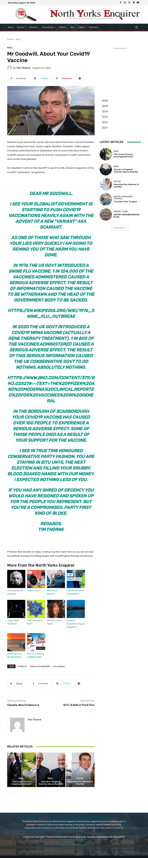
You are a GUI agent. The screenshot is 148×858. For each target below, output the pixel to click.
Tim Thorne (23, 68)
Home (10, 39)
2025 (105, 105)
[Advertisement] (120, 68)
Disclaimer (66, 845)
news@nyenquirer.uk (74, 831)
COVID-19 (22, 666)
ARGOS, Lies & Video (54, 622)
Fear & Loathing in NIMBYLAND (35, 655)
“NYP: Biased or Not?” (35, 622)
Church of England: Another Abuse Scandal (51, 783)
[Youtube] (138, 3)
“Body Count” (34, 590)
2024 (105, 111)
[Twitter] (129, 3)
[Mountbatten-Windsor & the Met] (80, 770)
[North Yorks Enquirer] (25, 14)
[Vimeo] (133, 3)
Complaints (81, 845)
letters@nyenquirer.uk (74, 839)
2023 (105, 116)
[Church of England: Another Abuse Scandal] (50, 770)
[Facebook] (120, 3)
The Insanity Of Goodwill (15, 592)
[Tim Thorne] (10, 67)
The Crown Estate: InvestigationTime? (22, 783)
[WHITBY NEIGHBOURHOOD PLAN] (106, 214)
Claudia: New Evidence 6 (23, 705)
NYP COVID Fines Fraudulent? (75, 592)
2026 (105, 100)
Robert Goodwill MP (40, 666)
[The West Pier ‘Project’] (106, 199)
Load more (119, 227)
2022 (105, 122)
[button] (136, 27)
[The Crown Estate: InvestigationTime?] (21, 770)
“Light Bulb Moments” (13, 622)
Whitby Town (121, 212)
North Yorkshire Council (123, 198)
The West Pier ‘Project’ (125, 202)
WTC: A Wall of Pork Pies (79, 705)
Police (79, 778)
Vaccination (59, 666)
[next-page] (15, 793)
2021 (105, 127)
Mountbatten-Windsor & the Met (80, 783)
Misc (18, 39)
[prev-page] (9, 793)
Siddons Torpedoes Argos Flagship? (76, 623)
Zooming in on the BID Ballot (14, 655)
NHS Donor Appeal (52, 592)
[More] (80, 78)
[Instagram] (125, 3)
